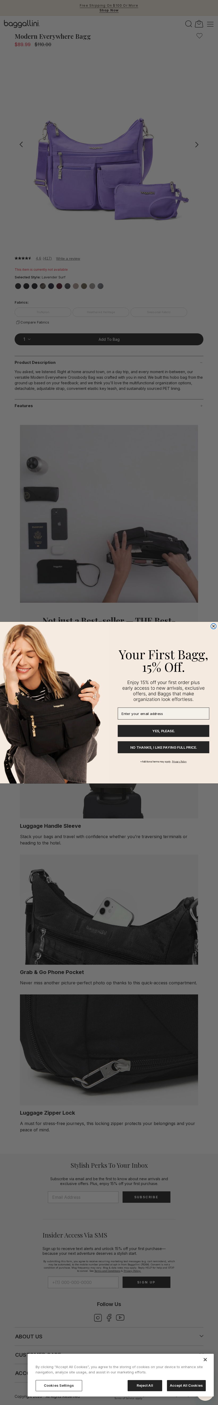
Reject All (145, 1385)
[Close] (205, 1359)
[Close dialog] (213, 626)
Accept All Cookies (186, 1385)
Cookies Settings (59, 1385)
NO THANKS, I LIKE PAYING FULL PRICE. (163, 747)
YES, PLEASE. (163, 731)
